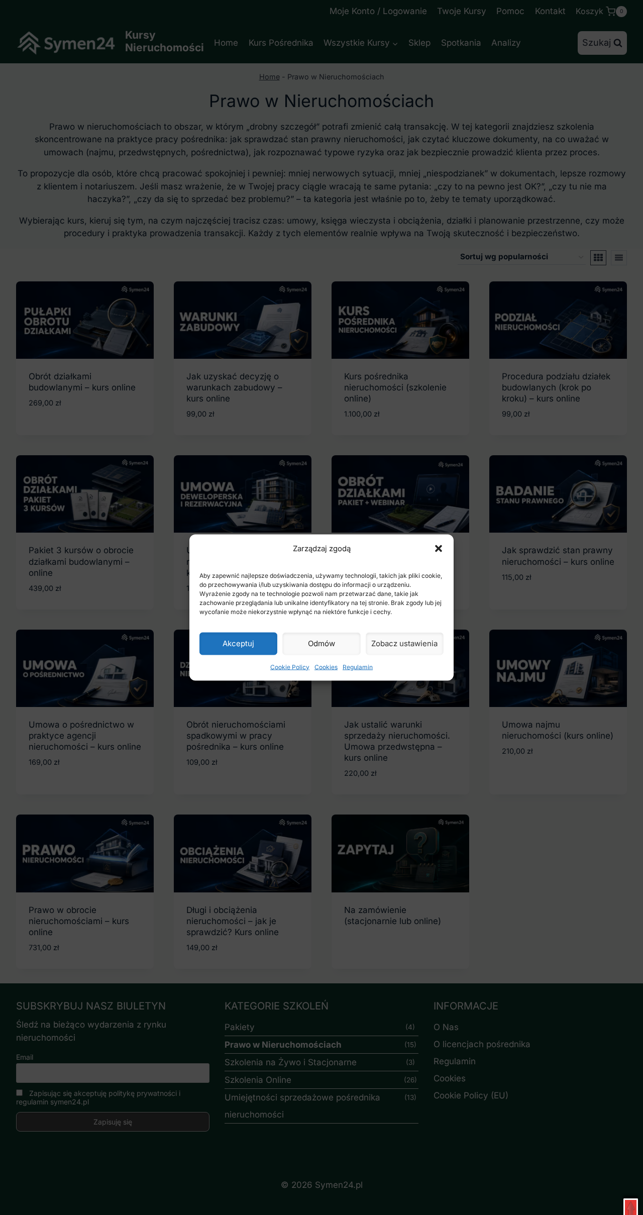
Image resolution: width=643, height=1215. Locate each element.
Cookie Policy (289, 666)
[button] (439, 548)
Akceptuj (238, 643)
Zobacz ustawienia (404, 643)
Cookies (326, 666)
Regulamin (358, 666)
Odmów (321, 643)
